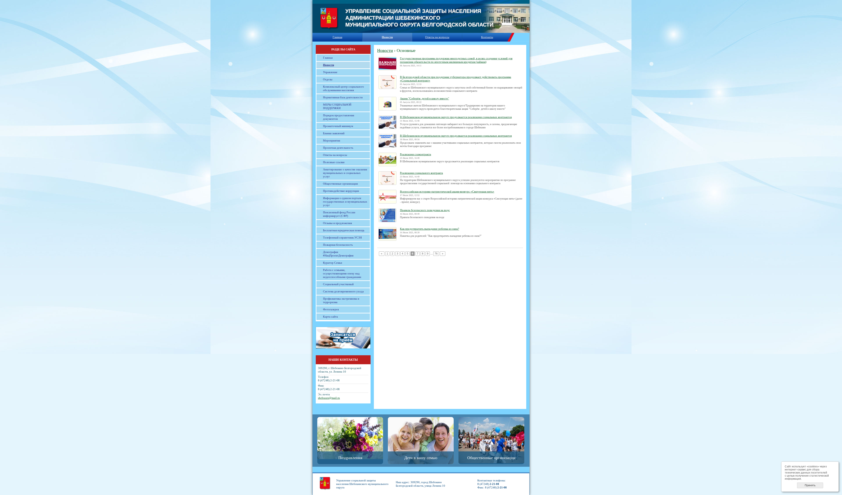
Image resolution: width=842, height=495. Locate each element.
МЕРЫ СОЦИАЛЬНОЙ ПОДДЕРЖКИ (337, 106)
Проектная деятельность (338, 147)
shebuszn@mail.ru (329, 398)
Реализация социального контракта (421, 173)
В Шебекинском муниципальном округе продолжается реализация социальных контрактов (456, 117)
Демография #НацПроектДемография (338, 253)
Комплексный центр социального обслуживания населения (343, 88)
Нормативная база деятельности (343, 97)
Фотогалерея (331, 309)
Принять (810, 485)
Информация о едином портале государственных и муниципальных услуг (345, 201)
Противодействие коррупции (341, 191)
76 (436, 253)
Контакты (487, 37)
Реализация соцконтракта (415, 154)
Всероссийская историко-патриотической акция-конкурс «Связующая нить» (447, 191)
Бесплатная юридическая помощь (343, 230)
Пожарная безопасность (338, 244)
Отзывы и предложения (337, 223)
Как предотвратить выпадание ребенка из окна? (429, 228)
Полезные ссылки (333, 162)
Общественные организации (340, 183)
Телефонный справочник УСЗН (342, 237)
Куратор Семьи (332, 262)
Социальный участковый (338, 284)
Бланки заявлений (333, 133)
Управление (330, 72)
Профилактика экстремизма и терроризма (341, 300)
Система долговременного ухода (343, 291)
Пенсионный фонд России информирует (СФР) (339, 214)
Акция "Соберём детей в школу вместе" (424, 98)
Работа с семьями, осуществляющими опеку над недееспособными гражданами (342, 273)
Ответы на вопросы (437, 37)
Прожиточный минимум (338, 126)
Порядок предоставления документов (338, 117)
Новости (328, 65)
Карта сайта (330, 316)
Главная (337, 37)
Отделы (327, 79)
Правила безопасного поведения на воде (425, 210)
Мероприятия (331, 140)
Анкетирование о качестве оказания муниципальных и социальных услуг (345, 173)
